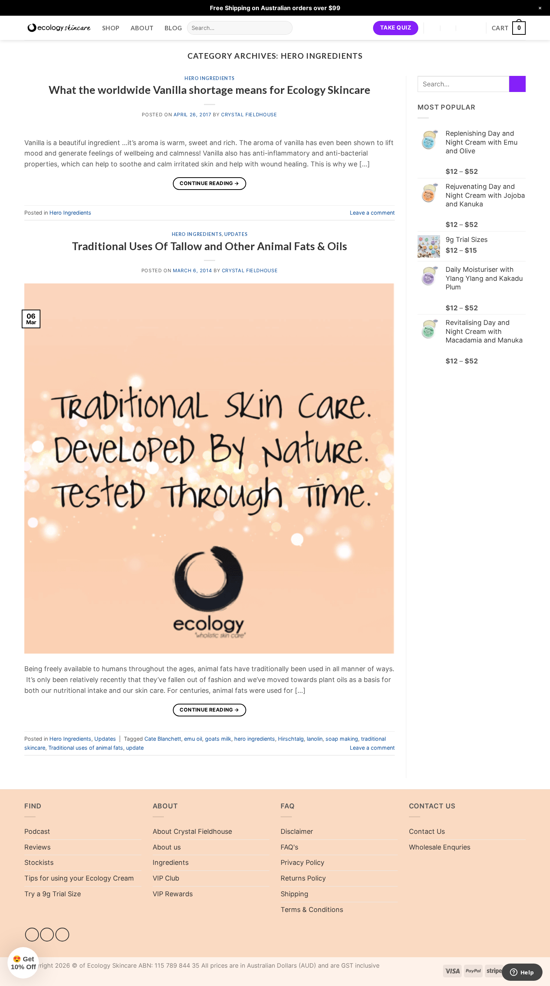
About (142, 27)
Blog (173, 27)
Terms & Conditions (312, 909)
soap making (342, 738)
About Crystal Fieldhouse (192, 831)
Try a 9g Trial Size (52, 894)
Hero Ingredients (209, 78)
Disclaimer (297, 831)
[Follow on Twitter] (62, 935)
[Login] (476, 28)
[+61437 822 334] (464, 28)
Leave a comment (372, 212)
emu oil (193, 738)
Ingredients (171, 862)
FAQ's (289, 847)
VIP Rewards (173, 894)
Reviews (37, 847)
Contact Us (427, 831)
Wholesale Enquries (439, 847)
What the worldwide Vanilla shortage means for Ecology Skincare (209, 89)
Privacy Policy (302, 862)
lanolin (315, 738)
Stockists (39, 862)
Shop (110, 27)
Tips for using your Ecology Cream (79, 878)
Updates (235, 234)
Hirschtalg (291, 738)
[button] (509, 28)
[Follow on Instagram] (47, 935)
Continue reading (209, 183)
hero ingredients (254, 738)
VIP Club (166, 878)
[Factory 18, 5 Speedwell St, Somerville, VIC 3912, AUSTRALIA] (433, 28)
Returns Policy (303, 878)
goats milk (218, 738)
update (135, 747)
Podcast (37, 831)
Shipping (294, 894)
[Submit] (284, 28)
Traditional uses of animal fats (85, 747)
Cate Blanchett (162, 738)
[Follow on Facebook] (32, 935)
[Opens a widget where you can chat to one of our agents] (522, 973)
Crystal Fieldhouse (249, 114)
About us (167, 847)
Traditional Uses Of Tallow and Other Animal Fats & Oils (209, 246)
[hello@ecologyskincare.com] (448, 28)
